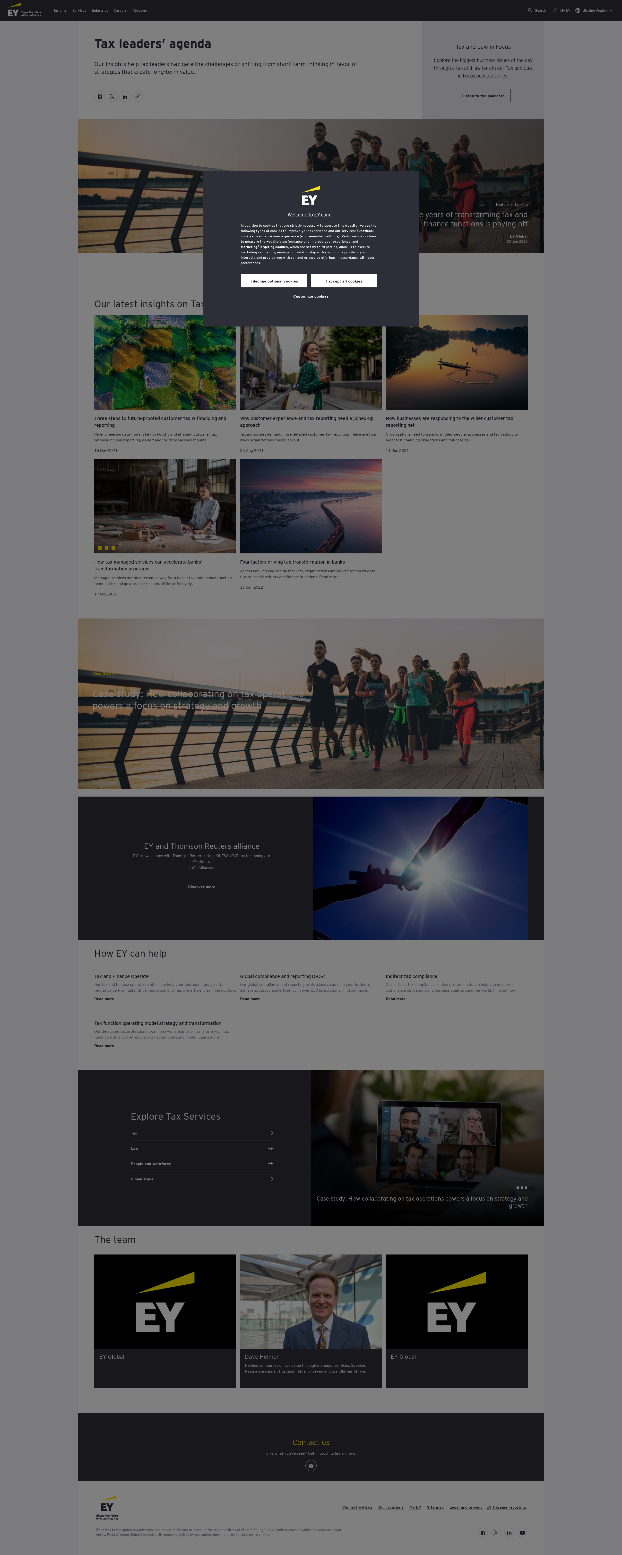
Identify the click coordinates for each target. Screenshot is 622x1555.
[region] (311, 248)
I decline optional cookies (274, 281)
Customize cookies (311, 296)
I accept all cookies (344, 281)
